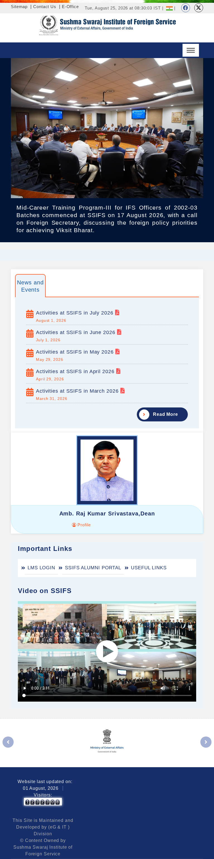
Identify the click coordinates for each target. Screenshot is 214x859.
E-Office (70, 6)
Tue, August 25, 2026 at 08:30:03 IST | (124, 8)
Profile (83, 524)
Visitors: (43, 795)
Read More (165, 414)
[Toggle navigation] (191, 50)
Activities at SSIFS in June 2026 (76, 332)
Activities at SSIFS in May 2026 (75, 352)
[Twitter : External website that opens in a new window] (198, 7)
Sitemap (19, 6)
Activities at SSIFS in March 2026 (78, 391)
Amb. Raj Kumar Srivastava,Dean (107, 513)
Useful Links (149, 567)
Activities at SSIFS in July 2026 (75, 313)
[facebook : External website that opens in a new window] (185, 7)
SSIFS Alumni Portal (93, 567)
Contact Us (44, 6)
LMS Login (41, 567)
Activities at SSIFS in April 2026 (76, 371)
